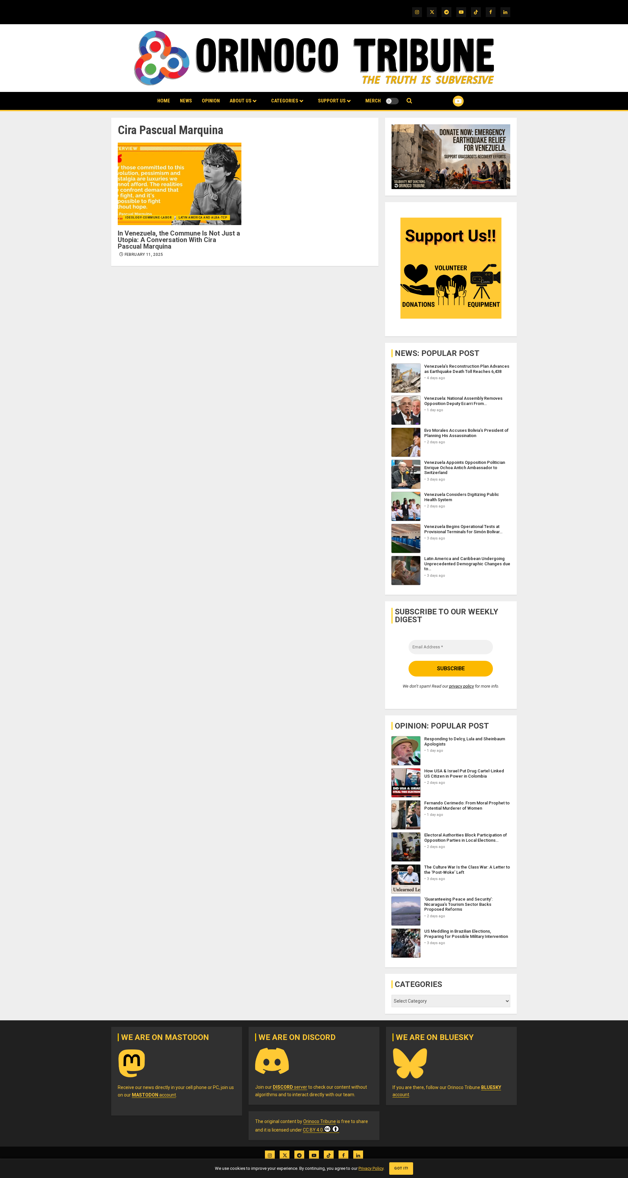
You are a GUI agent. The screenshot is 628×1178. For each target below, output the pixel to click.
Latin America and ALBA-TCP (203, 217)
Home (163, 101)
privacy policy (461, 686)
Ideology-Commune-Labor (148, 217)
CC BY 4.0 (313, 1130)
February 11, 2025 (144, 254)
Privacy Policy (370, 1168)
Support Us (332, 101)
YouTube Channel (448, 101)
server (290, 1087)
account (154, 1095)
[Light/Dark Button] (392, 101)
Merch (373, 101)
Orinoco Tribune (319, 1121)
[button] (409, 101)
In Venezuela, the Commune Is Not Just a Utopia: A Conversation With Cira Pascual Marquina (179, 239)
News (186, 101)
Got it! (401, 1168)
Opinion (211, 101)
